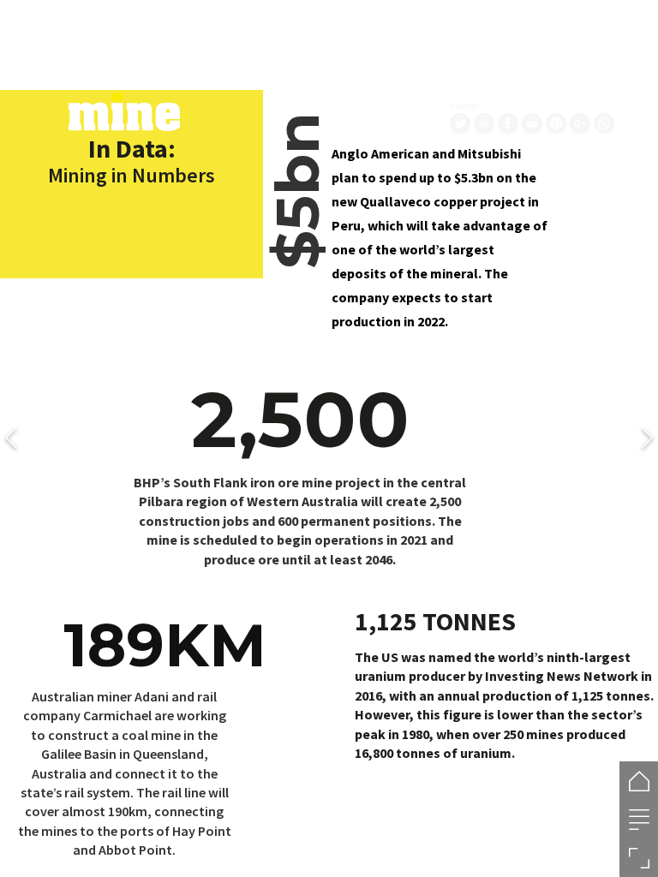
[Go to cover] (638, 780)
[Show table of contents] (638, 819)
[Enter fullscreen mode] (638, 857)
